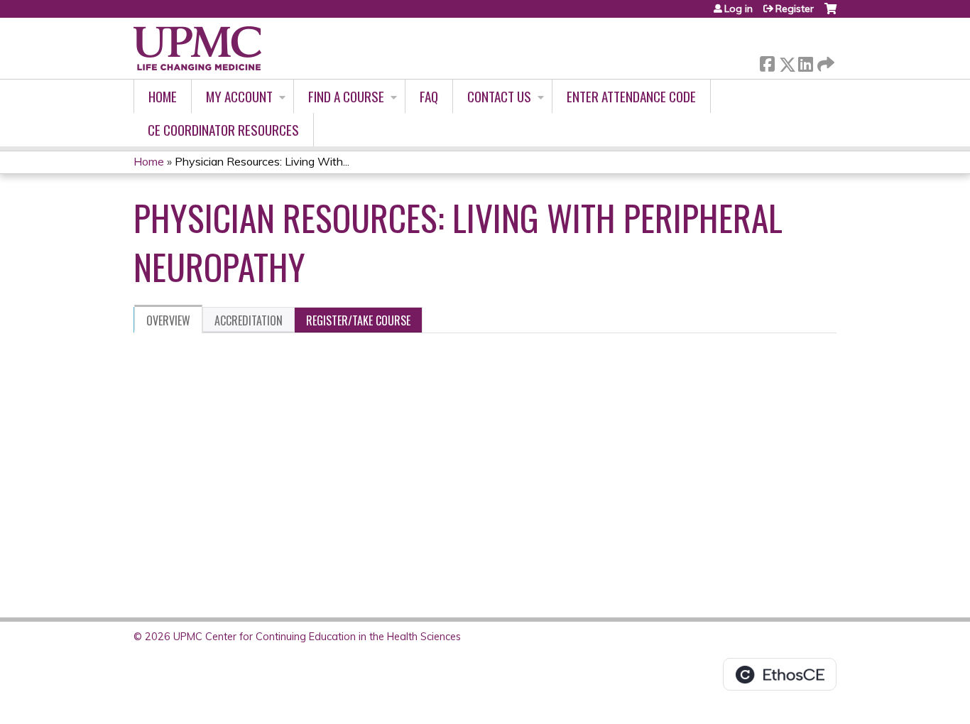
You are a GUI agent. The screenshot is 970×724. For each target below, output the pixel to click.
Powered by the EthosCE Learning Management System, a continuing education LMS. (780, 674)
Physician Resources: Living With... (262, 161)
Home (162, 96)
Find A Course (346, 96)
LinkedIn (805, 61)
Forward (824, 60)
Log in (738, 8)
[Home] (197, 48)
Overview (168, 320)
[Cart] (830, 14)
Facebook (767, 61)
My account (239, 96)
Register (794, 8)
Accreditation (248, 320)
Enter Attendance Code (631, 96)
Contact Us (499, 96)
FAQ (429, 96)
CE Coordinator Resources (223, 129)
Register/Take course (358, 320)
